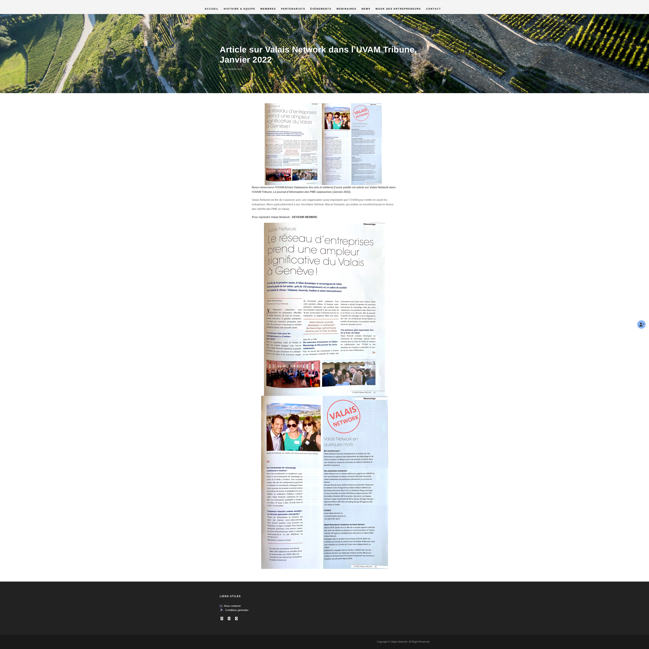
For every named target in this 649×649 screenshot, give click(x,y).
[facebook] (222, 618)
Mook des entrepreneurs (398, 8)
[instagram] (236, 618)
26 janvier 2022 (233, 69)
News (366, 8)
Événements (320, 8)
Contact (433, 8)
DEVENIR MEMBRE (304, 217)
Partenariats (293, 8)
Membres (268, 8)
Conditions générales (236, 610)
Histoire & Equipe (239, 8)
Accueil (212, 8)
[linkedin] (229, 618)
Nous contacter (232, 605)
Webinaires (346, 8)
